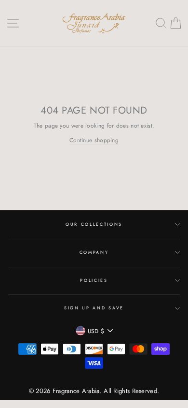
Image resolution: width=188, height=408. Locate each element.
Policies (93, 280)
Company (94, 252)
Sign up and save (94, 308)
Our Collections (94, 224)
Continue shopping (94, 140)
